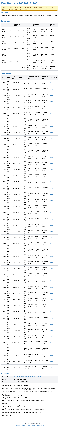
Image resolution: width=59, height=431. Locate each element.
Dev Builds (8, 3)
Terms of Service (31, 425)
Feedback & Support (20, 425)
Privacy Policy (40, 425)
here (26, 9)
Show (51, 83)
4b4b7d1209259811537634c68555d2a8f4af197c (27, 377)
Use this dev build (6, 12)
